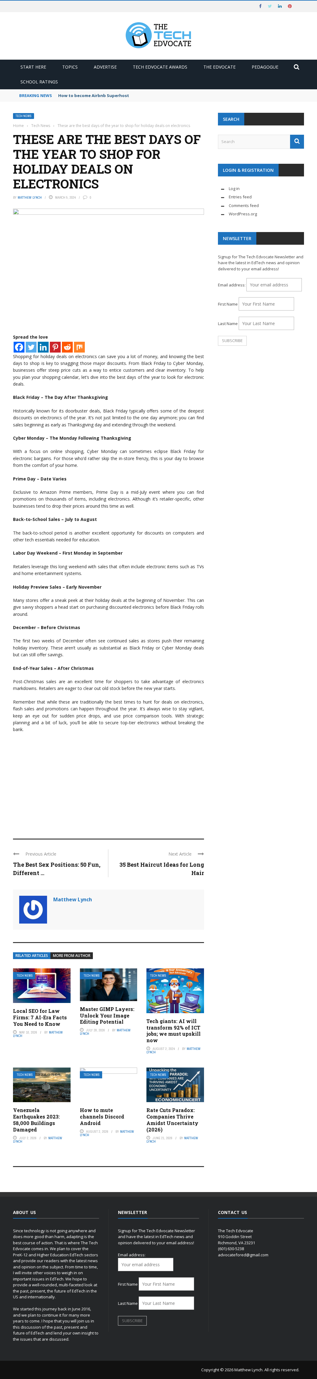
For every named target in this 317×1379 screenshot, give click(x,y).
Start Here (33, 67)
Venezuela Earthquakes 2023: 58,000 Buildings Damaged (36, 1119)
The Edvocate (219, 67)
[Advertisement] (108, 783)
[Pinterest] (55, 347)
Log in (234, 188)
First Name (228, 304)
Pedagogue (265, 67)
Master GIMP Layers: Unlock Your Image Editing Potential (107, 1015)
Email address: (232, 285)
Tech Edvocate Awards (160, 67)
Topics (70, 67)
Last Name (228, 323)
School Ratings (39, 82)
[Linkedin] (43, 347)
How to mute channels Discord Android (102, 1116)
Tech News (23, 116)
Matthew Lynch (30, 197)
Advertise (105, 67)
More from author (71, 955)
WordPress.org (243, 214)
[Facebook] (19, 347)
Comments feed (244, 205)
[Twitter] (31, 347)
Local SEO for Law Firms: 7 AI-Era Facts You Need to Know (40, 1017)
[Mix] (79, 347)
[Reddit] (67, 347)
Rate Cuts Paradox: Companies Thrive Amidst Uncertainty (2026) (172, 1119)
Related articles (31, 955)
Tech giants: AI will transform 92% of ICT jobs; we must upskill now (173, 1030)
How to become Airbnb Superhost (93, 95)
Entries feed (240, 197)
